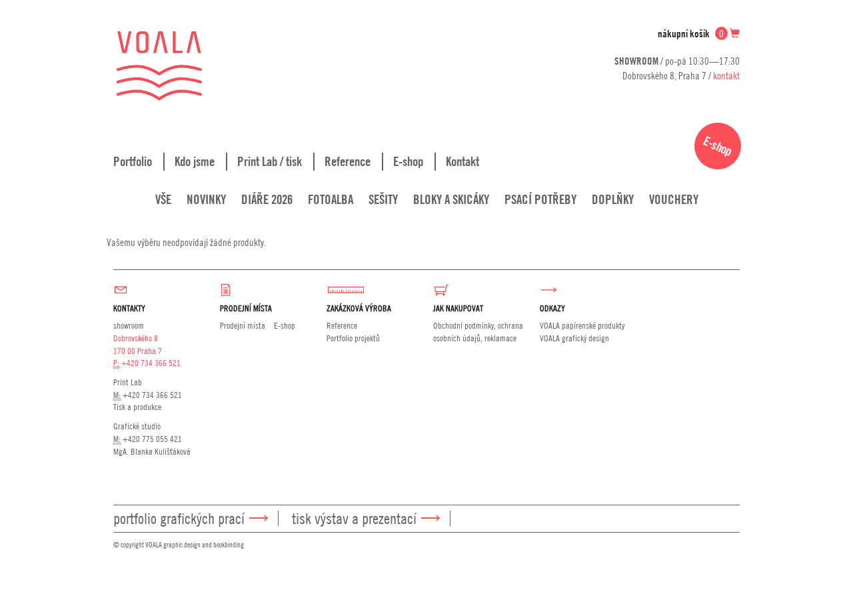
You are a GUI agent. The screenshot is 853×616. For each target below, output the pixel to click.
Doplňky (613, 199)
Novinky (206, 199)
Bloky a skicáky (451, 199)
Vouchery (673, 199)
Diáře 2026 (267, 199)
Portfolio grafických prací (179, 518)
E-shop (408, 161)
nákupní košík (691, 33)
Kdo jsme (195, 161)
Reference (348, 161)
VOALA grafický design (574, 338)
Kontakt (462, 161)
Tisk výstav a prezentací (354, 518)
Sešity (383, 199)
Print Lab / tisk (269, 161)
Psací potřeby (540, 199)
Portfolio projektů (353, 338)
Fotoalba (330, 199)
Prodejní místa (242, 325)
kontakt (726, 75)
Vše (163, 199)
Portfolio (132, 161)
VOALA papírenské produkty (582, 325)
